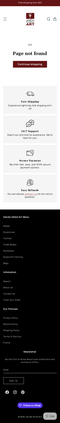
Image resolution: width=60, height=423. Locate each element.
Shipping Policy (11, 330)
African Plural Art (34, 417)
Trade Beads (9, 244)
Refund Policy (10, 324)
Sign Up (13, 380)
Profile (6, 342)
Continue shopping (30, 64)
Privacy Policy (10, 317)
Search (7, 281)
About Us (8, 287)
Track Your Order (12, 299)
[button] (5, 19)
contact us (31, 193)
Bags (5, 263)
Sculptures (9, 232)
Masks (6, 225)
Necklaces (8, 250)
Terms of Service (12, 336)
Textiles (7, 238)
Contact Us (9, 293)
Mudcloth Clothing (13, 256)
